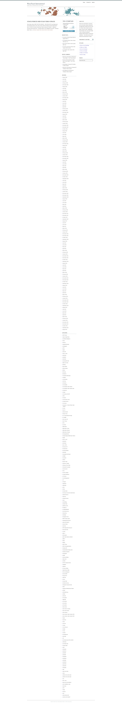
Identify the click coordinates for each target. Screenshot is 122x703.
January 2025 (65, 95)
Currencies (65, 403)
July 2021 (64, 147)
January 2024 (65, 110)
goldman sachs (65, 505)
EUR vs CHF (65, 439)
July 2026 (64, 79)
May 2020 (64, 165)
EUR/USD (64, 443)
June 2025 (64, 90)
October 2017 (65, 217)
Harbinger (64, 514)
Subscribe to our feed (84, 39)
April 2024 (64, 106)
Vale (63, 669)
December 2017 (65, 213)
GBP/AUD (64, 483)
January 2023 (65, 123)
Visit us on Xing (82, 54)
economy (64, 424)
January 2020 (65, 173)
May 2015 (64, 268)
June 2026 (64, 81)
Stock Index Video (66, 610)
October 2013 (65, 303)
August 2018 (65, 198)
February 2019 (65, 189)
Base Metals (65, 366)
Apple (64, 349)
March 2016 (65, 250)
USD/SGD (64, 662)
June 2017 (64, 224)
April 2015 (64, 270)
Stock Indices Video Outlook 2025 (68, 616)
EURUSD (64, 452)
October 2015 (65, 259)
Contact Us (88, 2)
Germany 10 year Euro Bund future (69, 492)
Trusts (64, 630)
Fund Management (66, 478)
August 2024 (65, 99)
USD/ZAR (64, 667)
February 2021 (65, 152)
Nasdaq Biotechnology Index (68, 549)
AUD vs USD (65, 353)
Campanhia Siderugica (66, 375)
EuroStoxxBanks (66, 450)
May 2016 (64, 246)
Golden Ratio (65, 503)
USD (63, 647)
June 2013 (64, 311)
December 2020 (65, 156)
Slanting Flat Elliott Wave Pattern (68, 588)
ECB (63, 422)
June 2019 (64, 182)
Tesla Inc (64, 623)
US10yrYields (65, 645)
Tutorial (64, 632)
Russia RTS (65, 575)
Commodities (65, 384)
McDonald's (65, 535)
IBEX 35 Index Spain (66, 518)
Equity (64, 437)
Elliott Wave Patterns (66, 430)
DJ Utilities (64, 417)
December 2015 (65, 255)
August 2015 (65, 263)
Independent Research (67, 520)
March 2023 (65, 119)
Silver (64, 586)
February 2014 (65, 296)
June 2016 (64, 244)
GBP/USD (64, 485)
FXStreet (64, 481)
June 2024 (64, 103)
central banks (65, 379)
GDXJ (64, 489)
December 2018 (65, 193)
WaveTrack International (36, 3)
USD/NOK (64, 658)
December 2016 (65, 233)
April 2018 (64, 206)
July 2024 (64, 101)
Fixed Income (65, 468)
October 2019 (65, 176)
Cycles (64, 408)
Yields (64, 689)
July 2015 (64, 265)
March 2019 (65, 187)
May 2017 (64, 226)
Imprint (93, 2)
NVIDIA (64, 560)
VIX (63, 678)
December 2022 (65, 125)
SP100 (64, 590)
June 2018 (64, 202)
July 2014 (64, 287)
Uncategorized (65, 634)
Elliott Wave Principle (66, 432)
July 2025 (64, 88)
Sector (64, 579)
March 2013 (65, 316)
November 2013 (65, 301)
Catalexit (64, 377)
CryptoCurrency (65, 401)
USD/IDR (64, 652)
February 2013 (65, 318)
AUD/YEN (64, 355)
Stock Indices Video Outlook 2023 (68, 614)
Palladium (64, 564)
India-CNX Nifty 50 (66, 522)
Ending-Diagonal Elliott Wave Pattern (69, 435)
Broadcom (64, 373)
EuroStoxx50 (65, 448)
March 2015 (65, 272)
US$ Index (64, 641)
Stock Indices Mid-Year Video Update (41, 21)
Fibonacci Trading (66, 463)
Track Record (65, 627)
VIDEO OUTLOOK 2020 (67, 676)
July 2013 (64, 309)
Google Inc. (65, 507)
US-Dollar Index (65, 643)
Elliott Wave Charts (66, 428)
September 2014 (65, 283)
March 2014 (65, 294)
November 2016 (65, 235)
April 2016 (64, 248)
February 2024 (65, 108)
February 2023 (65, 121)
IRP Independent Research (67, 527)
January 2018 (65, 211)
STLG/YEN (65, 603)
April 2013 (64, 314)
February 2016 (65, 252)
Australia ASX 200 (66, 360)
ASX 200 (64, 351)
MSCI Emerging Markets (67, 546)
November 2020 (65, 158)
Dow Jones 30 (65, 419)
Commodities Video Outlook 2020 (68, 388)
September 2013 (65, 305)
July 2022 (64, 132)
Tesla (64, 621)
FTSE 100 (64, 476)
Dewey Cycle (65, 413)
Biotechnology (65, 368)
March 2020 (65, 169)
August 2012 (65, 329)
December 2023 (65, 112)
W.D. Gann (65, 680)
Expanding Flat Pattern (67, 454)
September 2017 (65, 219)
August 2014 (65, 285)
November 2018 (65, 195)
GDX (63, 487)
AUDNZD (64, 357)
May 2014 (64, 290)
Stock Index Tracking (66, 608)
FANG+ (64, 459)
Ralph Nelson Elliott (66, 570)
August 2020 (65, 160)
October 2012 (65, 325)
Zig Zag (64, 691)
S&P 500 (64, 577)
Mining (64, 542)
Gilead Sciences (65, 494)
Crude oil (64, 397)
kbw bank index (65, 529)
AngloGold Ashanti (66, 344)
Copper (64, 392)
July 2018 (64, 200)
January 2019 (65, 191)
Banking (64, 364)
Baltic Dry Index (65, 362)
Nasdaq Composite (66, 551)
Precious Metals (65, 568)
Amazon (64, 342)
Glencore (64, 496)
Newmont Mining (65, 557)
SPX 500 (64, 595)
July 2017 (64, 222)
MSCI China (65, 544)
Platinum (64, 566)
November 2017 (65, 215)
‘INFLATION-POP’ (66, 695)
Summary (64, 619)
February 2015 (65, 274)
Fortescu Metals (65, 472)
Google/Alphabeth (66, 509)
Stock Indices (65, 612)
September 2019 (65, 178)
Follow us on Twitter (83, 47)
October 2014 (65, 281)
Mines (64, 540)
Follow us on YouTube (84, 52)
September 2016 (65, 239)
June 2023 (64, 117)
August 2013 (65, 307)
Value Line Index (65, 671)
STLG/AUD (65, 597)
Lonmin (64, 531)
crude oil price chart (66, 399)
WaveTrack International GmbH (59, 701)
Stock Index (65, 606)
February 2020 (65, 171)
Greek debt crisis (66, 511)
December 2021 (65, 143)
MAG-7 (64, 533)
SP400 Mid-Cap (65, 592)
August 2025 (65, 86)
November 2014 (65, 279)
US (63, 638)
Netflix (64, 555)
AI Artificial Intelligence (66, 338)
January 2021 (65, 154)
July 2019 (64, 180)
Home (84, 2)
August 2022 (65, 130)
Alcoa (64, 340)
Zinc (63, 693)
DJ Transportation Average (67, 415)
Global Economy (65, 498)
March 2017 (65, 228)
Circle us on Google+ (83, 50)
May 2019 (64, 184)
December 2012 (65, 322)
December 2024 (65, 97)
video (64, 673)
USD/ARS (64, 649)
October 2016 (65, 237)
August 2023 (65, 114)
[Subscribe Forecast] (68, 31)
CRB (63, 395)
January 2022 (65, 141)
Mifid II (64, 538)
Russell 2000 (65, 573)
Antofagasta (65, 346)
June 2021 (64, 149)
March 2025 (65, 92)
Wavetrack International (67, 56)
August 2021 (65, 145)
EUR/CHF (64, 441)
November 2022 (65, 127)
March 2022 (65, 138)
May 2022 (64, 136)
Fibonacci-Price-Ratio (66, 465)
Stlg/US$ (64, 599)
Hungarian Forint (65, 516)
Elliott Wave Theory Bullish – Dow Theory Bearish (69, 61)
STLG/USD (65, 601)
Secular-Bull (65, 581)
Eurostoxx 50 (65, 446)
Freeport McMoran (66, 474)
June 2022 (64, 134)
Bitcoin (64, 370)
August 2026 (65, 77)
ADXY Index (65, 335)
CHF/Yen (64, 381)
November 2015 (65, 257)
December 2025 (65, 84)
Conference (65, 390)
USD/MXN (64, 656)
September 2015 (65, 261)
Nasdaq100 (65, 553)
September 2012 (65, 327)
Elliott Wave (65, 426)
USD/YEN (64, 665)
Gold (63, 500)
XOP (63, 687)
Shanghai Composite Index (67, 584)
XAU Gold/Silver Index (66, 684)
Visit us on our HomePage (84, 45)
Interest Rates (65, 524)
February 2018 (65, 209)
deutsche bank (65, 411)
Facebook (64, 457)
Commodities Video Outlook (67, 386)
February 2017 (65, 230)
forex (64, 470)
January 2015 (65, 276)
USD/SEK (64, 660)
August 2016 (65, 241)
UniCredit (64, 636)
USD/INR (64, 654)
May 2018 (64, 204)
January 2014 (65, 298)
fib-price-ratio (65, 461)
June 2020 (64, 163)
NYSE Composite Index (67, 562)
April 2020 (64, 167)
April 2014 (64, 292)
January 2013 (65, 320)
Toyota (64, 625)
